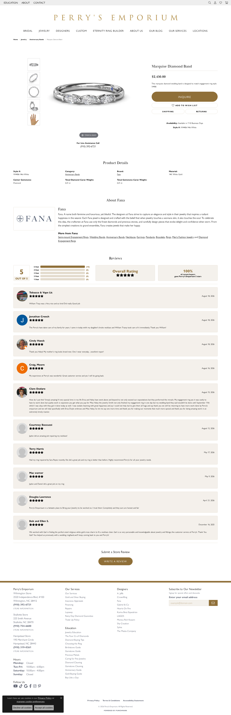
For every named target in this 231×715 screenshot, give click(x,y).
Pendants (150, 237)
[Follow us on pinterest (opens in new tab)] (39, 686)
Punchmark (121, 710)
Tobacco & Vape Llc (40, 292)
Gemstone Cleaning (74, 666)
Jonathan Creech (39, 316)
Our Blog (156, 30)
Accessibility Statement (133, 700)
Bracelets (160, 237)
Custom (81, 30)
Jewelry (44, 30)
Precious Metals (72, 654)
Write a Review (115, 561)
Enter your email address (183, 597)
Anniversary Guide (73, 669)
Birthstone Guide (73, 647)
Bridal (28, 30)
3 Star (36, 273)
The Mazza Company (126, 630)
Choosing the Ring (73, 643)
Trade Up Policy (72, 619)
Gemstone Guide (73, 651)
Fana (119, 174)
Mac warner (36, 473)
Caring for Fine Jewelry (75, 658)
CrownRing (122, 597)
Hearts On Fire (124, 608)
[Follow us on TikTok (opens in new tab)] (20, 686)
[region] (89, 92)
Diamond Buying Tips (74, 639)
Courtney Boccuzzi (40, 424)
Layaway (69, 612)
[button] (10, 2)
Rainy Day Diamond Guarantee (79, 615)
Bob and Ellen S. (39, 521)
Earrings (141, 237)
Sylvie (119, 627)
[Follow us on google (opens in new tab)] (26, 686)
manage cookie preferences (30, 701)
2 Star (36, 276)
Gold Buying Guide (73, 673)
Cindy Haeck (37, 340)
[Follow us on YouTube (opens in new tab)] (15, 686)
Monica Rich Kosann (126, 619)
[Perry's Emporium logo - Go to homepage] (115, 16)
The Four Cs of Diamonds (77, 635)
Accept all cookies (44, 707)
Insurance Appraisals (74, 600)
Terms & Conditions (111, 700)
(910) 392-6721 (88, 146)
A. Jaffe (120, 593)
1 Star (36, 279)
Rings (168, 237)
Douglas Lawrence (40, 497)
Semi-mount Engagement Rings (73, 237)
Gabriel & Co (123, 604)
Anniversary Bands (37, 39)
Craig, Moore (37, 364)
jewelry (24, 39)
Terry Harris (36, 449)
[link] (39, 2)
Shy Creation (123, 623)
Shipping (168, 111)
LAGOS (120, 615)
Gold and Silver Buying (75, 597)
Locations (200, 30)
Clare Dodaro (37, 388)
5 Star (36, 266)
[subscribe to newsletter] (213, 603)
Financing (69, 604)
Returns (201, 111)
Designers (63, 30)
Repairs (68, 608)
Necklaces (131, 237)
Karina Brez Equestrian (127, 612)
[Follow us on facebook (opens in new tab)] (30, 686)
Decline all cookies (22, 707)
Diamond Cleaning (73, 662)
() (88, 266)
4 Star (36, 269)
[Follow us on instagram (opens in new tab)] (34, 686)
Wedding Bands (97, 237)
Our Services (178, 30)
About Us (136, 30)
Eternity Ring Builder (108, 30)
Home (15, 39)
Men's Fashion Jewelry (183, 237)
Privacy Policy (93, 700)
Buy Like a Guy (72, 677)
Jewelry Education (73, 632)
